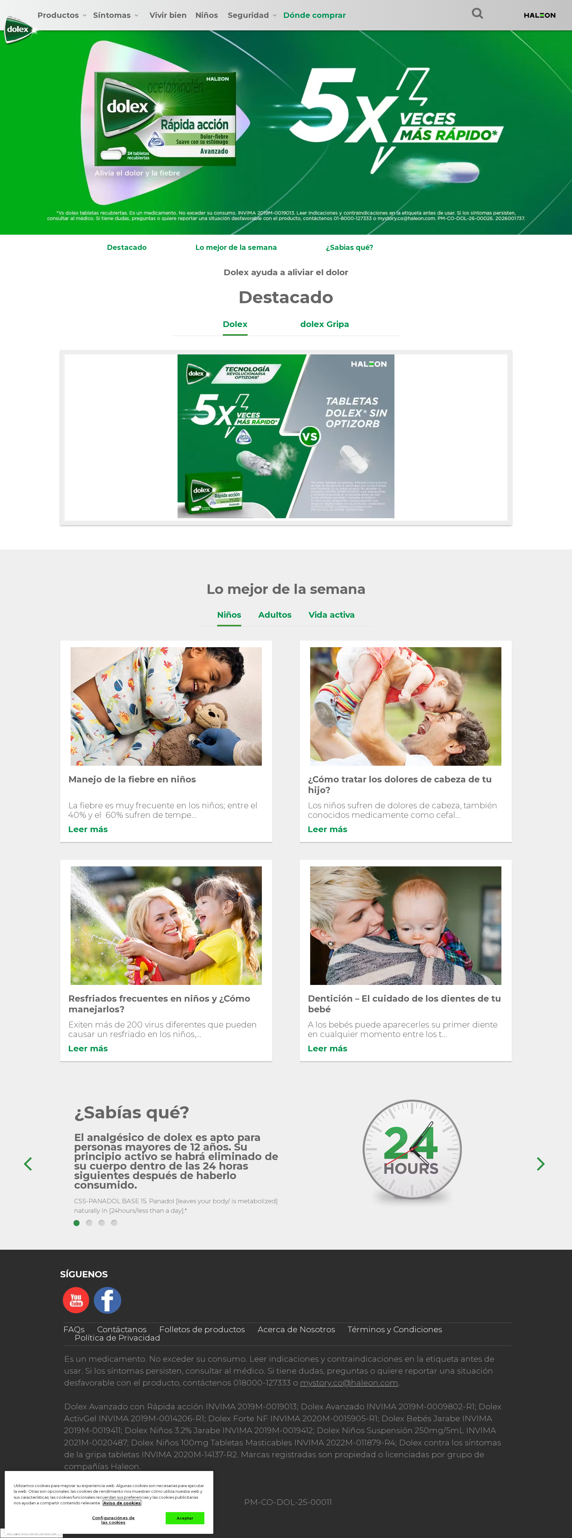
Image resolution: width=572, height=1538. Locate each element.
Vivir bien (168, 15)
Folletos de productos (202, 1329)
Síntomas (112, 15)
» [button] (540, 1160)
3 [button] (101, 1223)
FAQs (74, 1329)
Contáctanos (122, 1329)
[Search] (477, 13)
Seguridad (248, 15)
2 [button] (89, 1223)
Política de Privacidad (117, 1338)
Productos (58, 15)
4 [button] (114, 1223)
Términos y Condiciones (395, 1329)
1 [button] (76, 1223)
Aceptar (185, 1518)
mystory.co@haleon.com (349, 1383)
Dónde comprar (314, 15)
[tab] (235, 324)
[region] (109, 1502)
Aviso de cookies (122, 1502)
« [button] (27, 1160)
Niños (206, 15)
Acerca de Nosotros (296, 1329)
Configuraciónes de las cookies (113, 1520)
